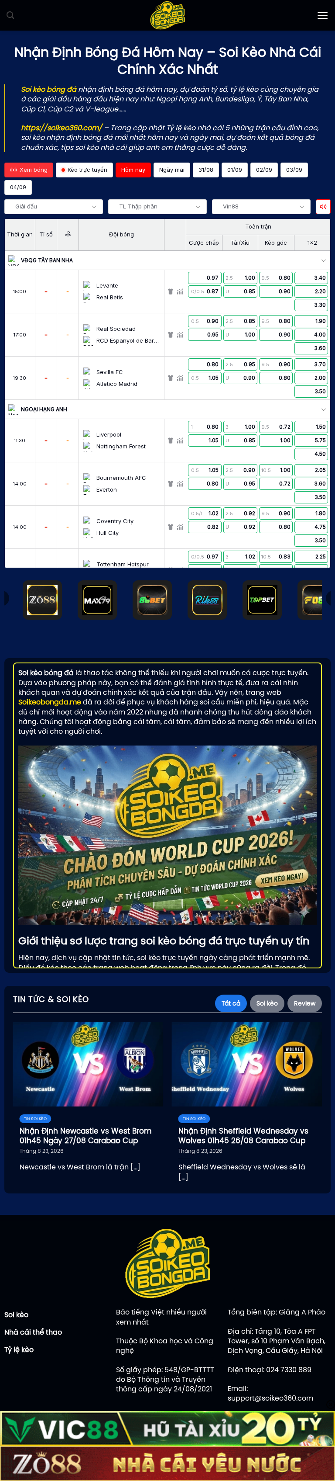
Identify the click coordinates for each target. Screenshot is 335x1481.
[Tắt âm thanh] (323, 206)
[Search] (10, 15)
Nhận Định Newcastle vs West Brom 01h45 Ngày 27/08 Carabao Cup (86, 1136)
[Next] (309, 1089)
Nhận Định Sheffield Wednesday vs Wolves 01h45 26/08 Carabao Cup (243, 1136)
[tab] (231, 1003)
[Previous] (26, 1089)
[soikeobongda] (167, 15)
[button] (322, 15)
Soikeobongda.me (49, 702)
